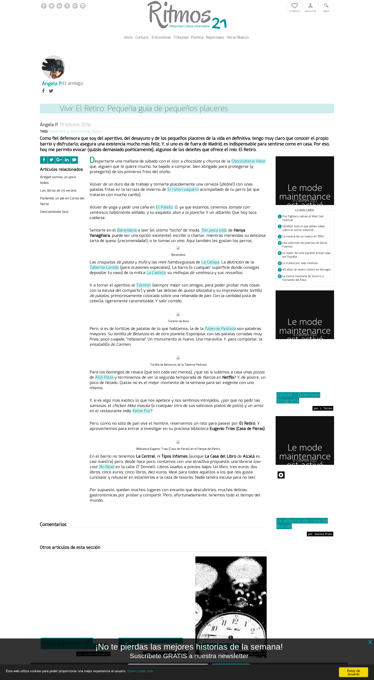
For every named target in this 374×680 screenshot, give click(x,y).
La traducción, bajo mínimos (300, 263)
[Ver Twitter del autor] (51, 91)
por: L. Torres (323, 408)
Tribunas (181, 37)
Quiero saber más (140, 670)
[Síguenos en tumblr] (67, 5)
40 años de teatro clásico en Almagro (306, 269)
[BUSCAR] (326, 7)
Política (197, 37)
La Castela (156, 272)
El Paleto (164, 207)
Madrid (97, 131)
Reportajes (215, 37)
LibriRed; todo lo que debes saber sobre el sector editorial (303, 228)
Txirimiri (143, 285)
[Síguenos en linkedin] (59, 5)
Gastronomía (80, 131)
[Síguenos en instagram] (83, 5)
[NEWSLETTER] (310, 7)
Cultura (141, 37)
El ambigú (72, 83)
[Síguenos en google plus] (75, 5)
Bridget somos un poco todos (58, 180)
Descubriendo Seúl (54, 212)
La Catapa (210, 262)
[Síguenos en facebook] (44, 5)
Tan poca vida (213, 230)
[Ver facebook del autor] (43, 91)
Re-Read (106, 467)
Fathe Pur (141, 411)
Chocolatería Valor (248, 161)
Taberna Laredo (104, 267)
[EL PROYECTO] (294, 7)
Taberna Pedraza (220, 328)
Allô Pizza (104, 377)
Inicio (128, 37)
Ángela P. (49, 124)
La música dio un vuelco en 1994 (303, 236)
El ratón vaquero (183, 189)
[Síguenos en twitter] (52, 5)
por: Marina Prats (320, 534)
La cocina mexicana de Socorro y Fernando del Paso (303, 278)
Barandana (127, 230)
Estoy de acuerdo (353, 672)
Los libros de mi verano (58, 190)
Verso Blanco (238, 37)
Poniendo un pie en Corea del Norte (62, 201)
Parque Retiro (58, 131)
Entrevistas (161, 37)
